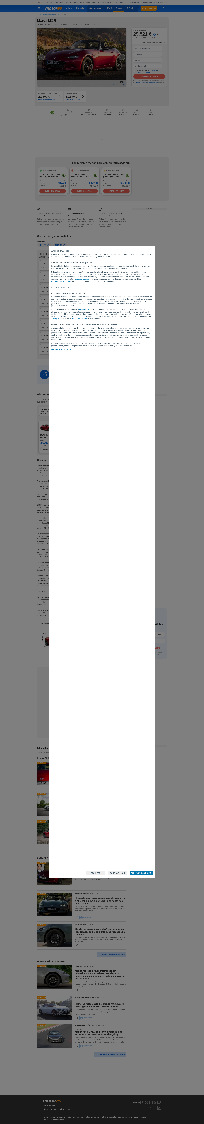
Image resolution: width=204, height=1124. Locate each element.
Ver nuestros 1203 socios (61, 349)
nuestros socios (85, 310)
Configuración (117, 873)
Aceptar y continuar (141, 873)
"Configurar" (56, 319)
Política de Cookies (81, 279)
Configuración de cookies (61, 281)
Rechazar (95, 873)
